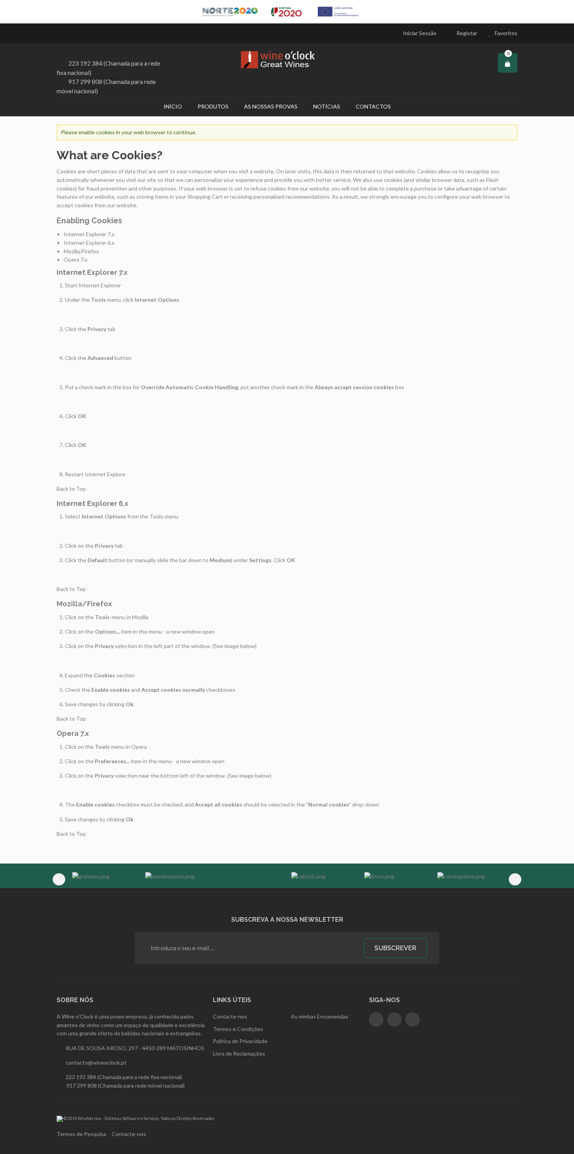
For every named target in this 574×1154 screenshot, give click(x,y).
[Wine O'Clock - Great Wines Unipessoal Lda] (287, 59)
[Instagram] (394, 1019)
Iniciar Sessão (420, 33)
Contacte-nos (129, 1134)
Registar (466, 33)
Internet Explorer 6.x (89, 242)
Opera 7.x (75, 259)
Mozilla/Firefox (81, 251)
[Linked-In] (412, 1019)
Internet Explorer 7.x (89, 234)
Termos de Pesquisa (81, 1134)
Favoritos (506, 33)
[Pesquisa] (409, 106)
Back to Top (71, 488)
